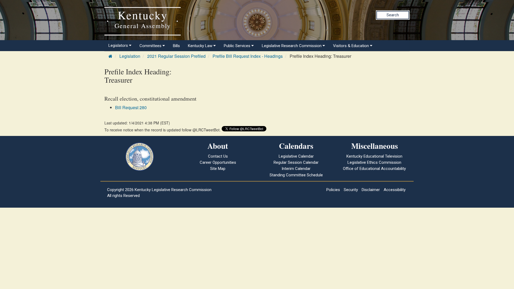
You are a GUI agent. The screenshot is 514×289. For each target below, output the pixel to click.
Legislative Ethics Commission (374, 162)
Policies (333, 189)
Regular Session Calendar (296, 162)
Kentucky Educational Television (374, 156)
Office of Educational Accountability (374, 168)
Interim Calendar (296, 168)
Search (393, 15)
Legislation (129, 56)
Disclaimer (371, 189)
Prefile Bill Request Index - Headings (248, 56)
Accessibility (395, 189)
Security (351, 189)
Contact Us (218, 156)
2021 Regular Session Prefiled (176, 56)
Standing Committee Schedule (296, 175)
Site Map (217, 168)
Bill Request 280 (131, 107)
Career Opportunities (218, 162)
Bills (176, 45)
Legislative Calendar (296, 156)
